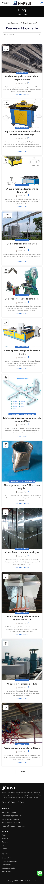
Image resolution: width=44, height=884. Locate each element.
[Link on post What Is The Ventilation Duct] (21, 837)
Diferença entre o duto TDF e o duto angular (21, 477)
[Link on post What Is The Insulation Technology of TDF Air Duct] (21, 580)
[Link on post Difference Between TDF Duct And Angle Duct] (21, 452)
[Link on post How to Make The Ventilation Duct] (21, 518)
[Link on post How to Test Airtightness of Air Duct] (21, 771)
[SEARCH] (37, 34)
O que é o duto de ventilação (21, 860)
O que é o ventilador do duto (21, 669)
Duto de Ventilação (27, 406)
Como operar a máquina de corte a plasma (21, 345)
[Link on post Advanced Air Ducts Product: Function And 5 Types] (21, 58)
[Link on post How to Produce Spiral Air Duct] (21, 222)
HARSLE (19, 82)
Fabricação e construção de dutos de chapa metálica (21, 411)
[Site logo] (21, 3)
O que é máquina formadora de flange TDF (21, 187)
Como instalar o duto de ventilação (21, 732)
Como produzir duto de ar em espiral (21, 241)
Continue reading (21, 94)
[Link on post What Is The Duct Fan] (21, 646)
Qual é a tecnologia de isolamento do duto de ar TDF (21, 605)
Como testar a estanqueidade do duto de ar (21, 796)
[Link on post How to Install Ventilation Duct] (21, 709)
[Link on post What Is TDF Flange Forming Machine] (21, 168)
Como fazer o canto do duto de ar (21, 293)
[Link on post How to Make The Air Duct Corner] (21, 276)
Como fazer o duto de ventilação (21, 541)
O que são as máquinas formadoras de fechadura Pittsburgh (21, 131)
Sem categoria (21, 71)
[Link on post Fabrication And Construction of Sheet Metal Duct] (21, 386)
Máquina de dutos (21, 125)
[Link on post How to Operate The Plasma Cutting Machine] (21, 327)
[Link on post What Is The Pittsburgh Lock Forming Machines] (21, 112)
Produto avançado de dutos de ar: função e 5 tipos (21, 77)
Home (18, 14)
